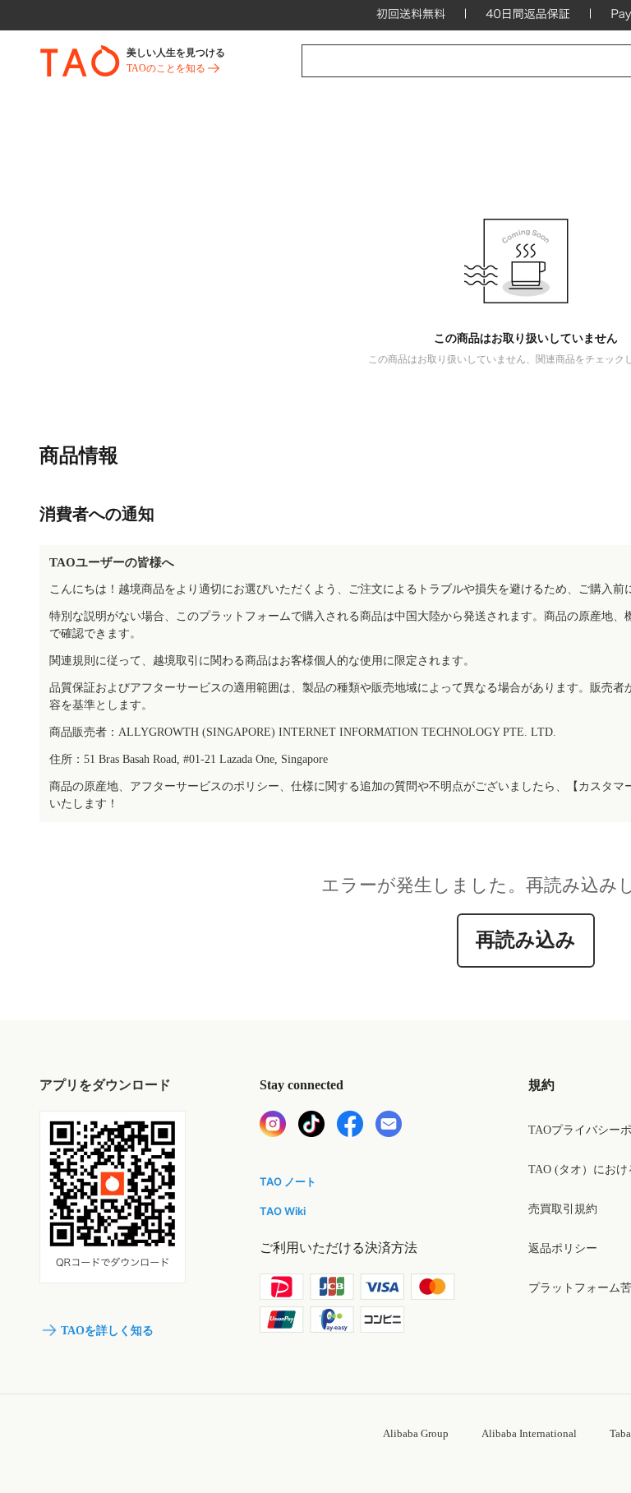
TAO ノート (288, 1181)
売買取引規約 (562, 1209)
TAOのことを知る (166, 68)
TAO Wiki (283, 1211)
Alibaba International (529, 1433)
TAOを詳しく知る (107, 1330)
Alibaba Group (416, 1433)
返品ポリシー (562, 1248)
